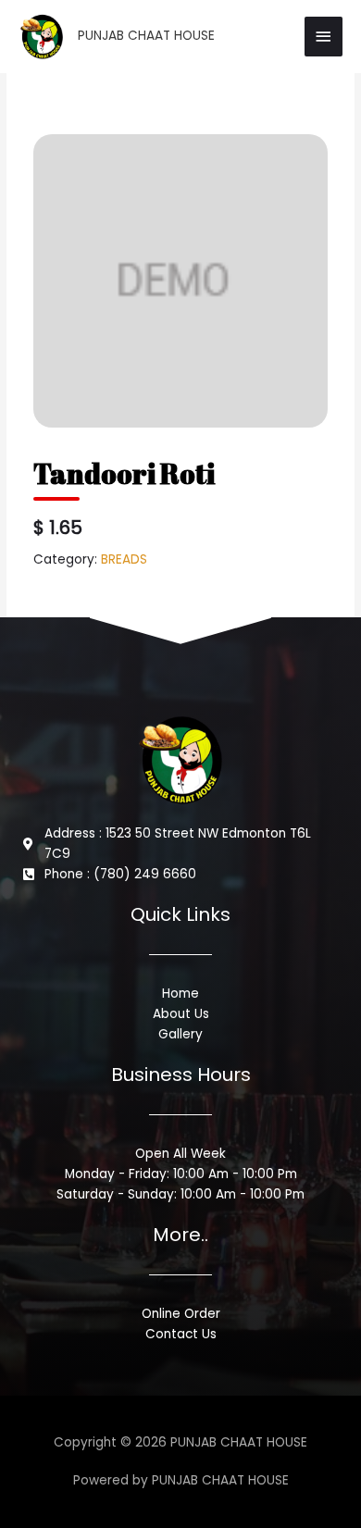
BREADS (124, 559)
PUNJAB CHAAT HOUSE (146, 35)
